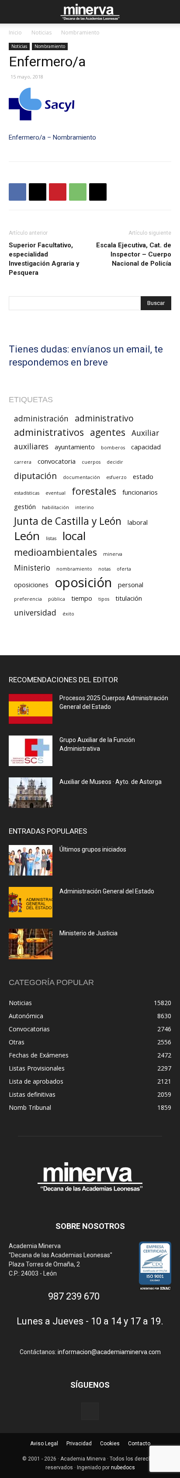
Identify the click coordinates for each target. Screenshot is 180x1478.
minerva (112, 554)
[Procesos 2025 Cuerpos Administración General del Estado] (30, 709)
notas (104, 569)
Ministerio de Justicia (88, 933)
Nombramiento (80, 32)
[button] (15, 12)
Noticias (41, 32)
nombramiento (74, 569)
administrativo (104, 418)
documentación (81, 477)
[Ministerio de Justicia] (30, 944)
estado (143, 476)
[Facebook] (17, 192)
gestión (25, 506)
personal (130, 584)
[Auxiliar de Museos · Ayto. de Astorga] (30, 792)
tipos (103, 599)
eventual (55, 493)
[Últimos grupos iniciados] (30, 860)
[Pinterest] (57, 192)
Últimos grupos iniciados (92, 849)
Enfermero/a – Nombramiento (52, 137)
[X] (37, 192)
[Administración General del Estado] (30, 902)
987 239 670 (74, 1296)
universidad (35, 612)
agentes (107, 432)
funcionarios (140, 492)
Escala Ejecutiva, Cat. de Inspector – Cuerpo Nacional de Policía (133, 254)
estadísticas (26, 493)
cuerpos (91, 462)
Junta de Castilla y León (67, 521)
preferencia (28, 599)
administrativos (49, 432)
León (27, 536)
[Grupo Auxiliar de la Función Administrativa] (30, 751)
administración (41, 418)
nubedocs (123, 1467)
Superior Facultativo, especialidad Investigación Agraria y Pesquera (44, 259)
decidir (115, 462)
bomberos (113, 448)
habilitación (55, 507)
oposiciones (31, 584)
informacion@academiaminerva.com (109, 1351)
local (74, 536)
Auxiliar (145, 433)
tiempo (81, 598)
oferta (124, 569)
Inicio (15, 32)
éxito (68, 614)
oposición (83, 582)
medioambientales (55, 552)
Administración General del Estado (106, 891)
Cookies (110, 1443)
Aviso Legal (44, 1443)
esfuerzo (116, 477)
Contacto (139, 1443)
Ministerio (32, 567)
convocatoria (57, 461)
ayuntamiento (75, 446)
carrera (22, 462)
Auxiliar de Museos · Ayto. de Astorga (110, 781)
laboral (138, 522)
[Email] (98, 192)
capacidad (146, 446)
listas (51, 538)
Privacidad (79, 1443)
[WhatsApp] (78, 192)
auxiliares (31, 446)
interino (84, 507)
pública (56, 599)
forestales (94, 491)
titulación (128, 598)
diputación (35, 475)
